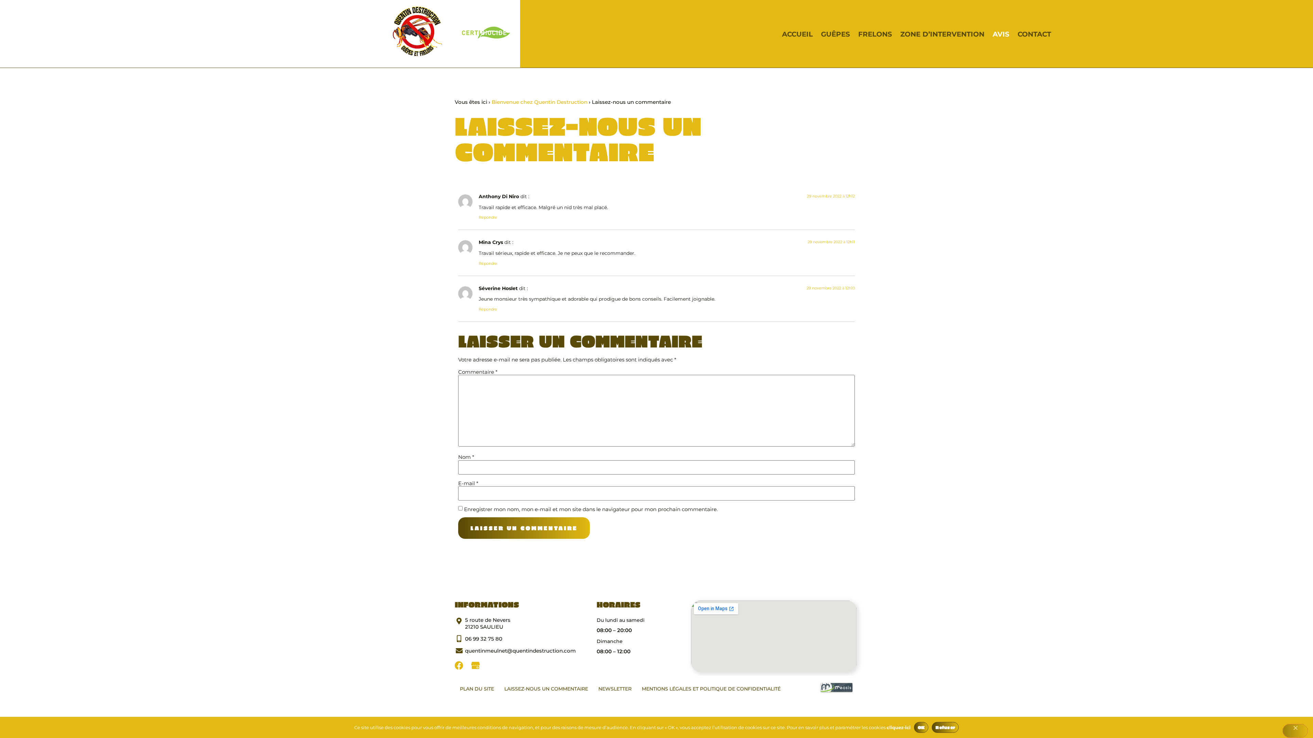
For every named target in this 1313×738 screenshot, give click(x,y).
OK (921, 727)
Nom (466, 457)
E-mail (468, 483)
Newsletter (615, 689)
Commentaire (478, 371)
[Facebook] (459, 665)
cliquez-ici (899, 727)
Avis (1001, 34)
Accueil (797, 34)
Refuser (945, 727)
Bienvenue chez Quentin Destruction (539, 102)
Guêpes (835, 34)
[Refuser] (1295, 731)
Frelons (875, 34)
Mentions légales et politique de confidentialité (711, 689)
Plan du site (477, 689)
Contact (1034, 34)
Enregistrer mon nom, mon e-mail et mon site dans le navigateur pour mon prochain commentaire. (591, 509)
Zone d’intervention (942, 34)
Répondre (488, 217)
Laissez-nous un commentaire (546, 689)
